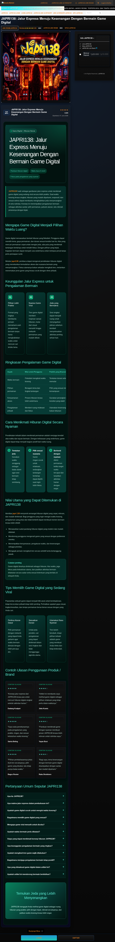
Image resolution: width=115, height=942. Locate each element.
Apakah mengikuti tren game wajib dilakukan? (26, 853)
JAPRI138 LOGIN (14, 13)
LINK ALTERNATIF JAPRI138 (62, 13)
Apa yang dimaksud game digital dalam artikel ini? (28, 867)
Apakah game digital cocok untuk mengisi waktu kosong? (32, 810)
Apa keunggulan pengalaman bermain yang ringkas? (30, 846)
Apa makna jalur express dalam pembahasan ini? (28, 803)
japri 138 (16, 513)
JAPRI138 (4, 13)
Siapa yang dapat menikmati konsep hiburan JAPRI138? (31, 839)
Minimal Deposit (96, 54)
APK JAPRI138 (78, 13)
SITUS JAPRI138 (70, 28)
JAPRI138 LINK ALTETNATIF (43, 13)
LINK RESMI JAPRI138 (9, 28)
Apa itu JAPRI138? (15, 796)
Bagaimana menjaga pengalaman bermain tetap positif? (31, 860)
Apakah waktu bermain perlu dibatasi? (23, 832)
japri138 (15, 261)
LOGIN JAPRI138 (26, 13)
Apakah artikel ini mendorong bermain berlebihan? (29, 874)
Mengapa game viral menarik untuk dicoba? (25, 825)
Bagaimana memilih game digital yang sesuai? (27, 818)
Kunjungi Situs (34, 931)
